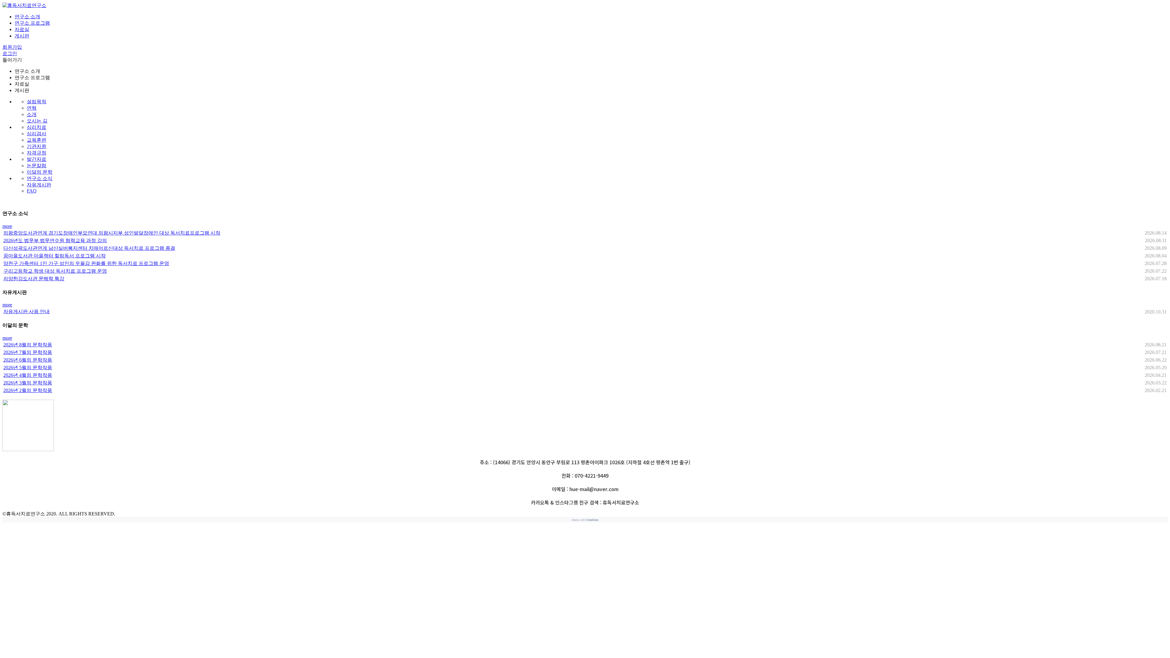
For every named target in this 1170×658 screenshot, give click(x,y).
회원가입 (12, 47)
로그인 (9, 53)
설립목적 (36, 101)
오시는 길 (37, 120)
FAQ (32, 190)
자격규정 (36, 152)
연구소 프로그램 (32, 23)
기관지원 (36, 146)
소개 (32, 114)
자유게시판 (39, 184)
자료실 (22, 29)
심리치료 (36, 127)
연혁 (32, 108)
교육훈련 (36, 140)
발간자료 (36, 159)
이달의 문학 (39, 172)
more (7, 226)
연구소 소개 (27, 16)
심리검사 (36, 133)
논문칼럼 (36, 165)
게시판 (22, 35)
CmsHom (592, 520)
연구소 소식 (39, 178)
